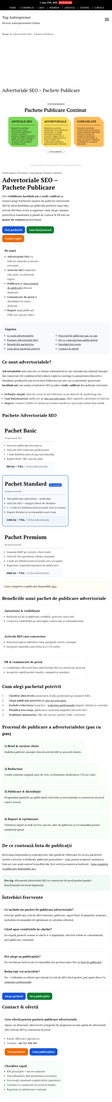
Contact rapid (13, 238)
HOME (13, 7)
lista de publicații (91, 962)
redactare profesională (61, 705)
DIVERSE (84, 7)
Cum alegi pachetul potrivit (23, 348)
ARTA (41, 7)
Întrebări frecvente (69, 344)
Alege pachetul (14, 996)
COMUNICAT (27, 7)
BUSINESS (54, 7)
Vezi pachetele (13, 230)
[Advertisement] (56, 62)
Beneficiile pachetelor (20, 344)
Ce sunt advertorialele (20, 335)
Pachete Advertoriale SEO (22, 340)
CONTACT (99, 7)
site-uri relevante (54, 398)
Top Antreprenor (16, 17)
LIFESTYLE (69, 7)
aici (54, 586)
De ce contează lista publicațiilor (78, 340)
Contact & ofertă (68, 348)
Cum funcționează (40, 230)
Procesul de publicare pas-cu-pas (77, 335)
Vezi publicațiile (40, 996)
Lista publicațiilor (44, 1051)
